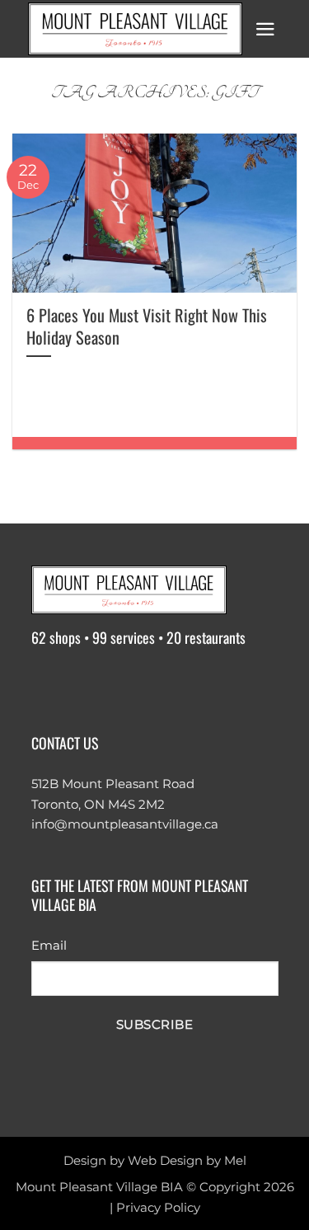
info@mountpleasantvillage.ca (124, 824)
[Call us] (173, 683)
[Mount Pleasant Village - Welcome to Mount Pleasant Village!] (135, 28)
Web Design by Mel (187, 1160)
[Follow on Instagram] (78, 683)
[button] (265, 29)
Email (49, 945)
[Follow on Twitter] (110, 683)
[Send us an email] (141, 683)
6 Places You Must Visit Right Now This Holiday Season (146, 326)
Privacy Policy (158, 1207)
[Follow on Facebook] (46, 683)
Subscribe (154, 1024)
